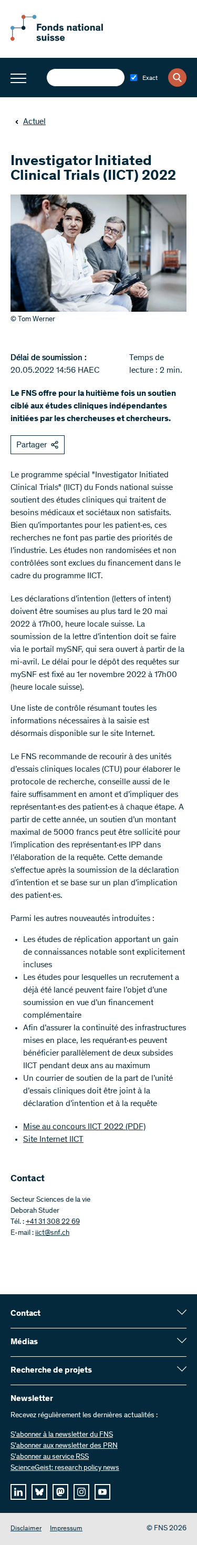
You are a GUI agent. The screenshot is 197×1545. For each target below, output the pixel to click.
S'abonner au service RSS (50, 1457)
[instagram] (81, 1492)
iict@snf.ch (52, 1233)
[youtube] (102, 1492)
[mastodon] (60, 1492)
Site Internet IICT (53, 1139)
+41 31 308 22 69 (53, 1222)
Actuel (34, 122)
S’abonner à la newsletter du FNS (62, 1435)
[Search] (177, 77)
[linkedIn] (18, 1492)
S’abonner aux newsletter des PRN (64, 1446)
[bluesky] (39, 1492)
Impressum (66, 1529)
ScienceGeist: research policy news (65, 1468)
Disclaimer (26, 1529)
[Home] (68, 39)
